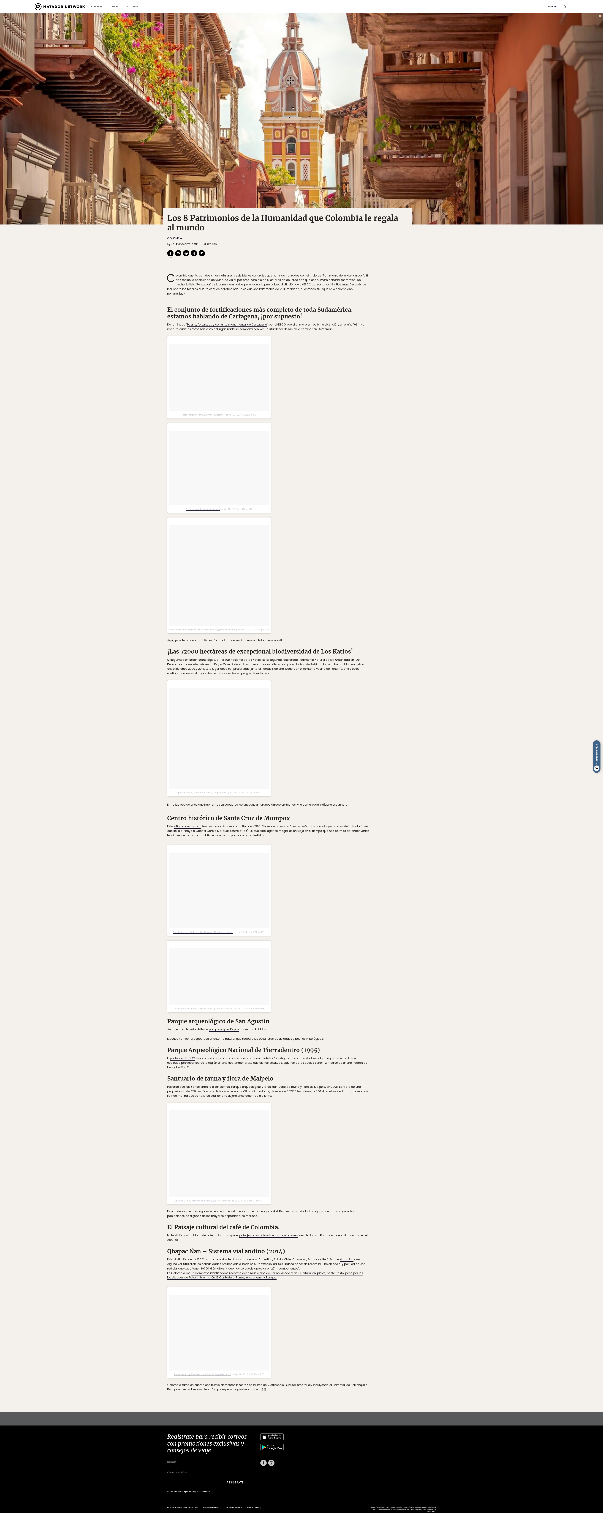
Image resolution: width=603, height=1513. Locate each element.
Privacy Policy (316, 777)
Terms (305, 777)
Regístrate (331, 770)
